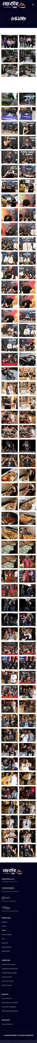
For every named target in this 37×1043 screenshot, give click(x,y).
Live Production (7, 998)
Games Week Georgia (8, 964)
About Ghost (6, 951)
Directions (5, 943)
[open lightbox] (9, 41)
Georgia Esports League (9, 973)
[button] (33, 4)
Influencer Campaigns (9, 1007)
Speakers (5, 922)
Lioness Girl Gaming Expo (10, 968)
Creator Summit (7, 977)
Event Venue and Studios (10, 1002)
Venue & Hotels (6, 934)
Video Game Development (10, 1011)
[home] (14, 4)
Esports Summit (7, 985)
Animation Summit (8, 981)
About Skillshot (6, 947)
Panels (4, 926)
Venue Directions (7, 1024)
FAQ (3, 939)
